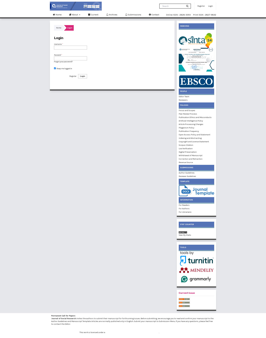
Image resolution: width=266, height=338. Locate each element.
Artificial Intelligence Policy (191, 121)
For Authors (184, 208)
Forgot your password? (63, 62)
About (75, 14)
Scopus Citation (186, 145)
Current (94, 14)
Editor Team (184, 96)
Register (201, 6)
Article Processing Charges (191, 124)
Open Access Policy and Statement (194, 135)
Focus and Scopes (187, 110)
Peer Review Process (188, 114)
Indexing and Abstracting (190, 138)
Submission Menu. (167, 321)
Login (210, 6)
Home (58, 14)
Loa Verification (186, 148)
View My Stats (185, 235)
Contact (155, 14)
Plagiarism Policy (186, 128)
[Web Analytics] (196, 232)
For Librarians (185, 212)
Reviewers (183, 100)
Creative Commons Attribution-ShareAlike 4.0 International (132, 332)
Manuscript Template (81, 321)
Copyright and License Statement (194, 141)
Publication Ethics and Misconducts (195, 117)
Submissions (134, 14)
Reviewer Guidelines (187, 176)
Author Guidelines (187, 173)
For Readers (184, 205)
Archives (112, 14)
